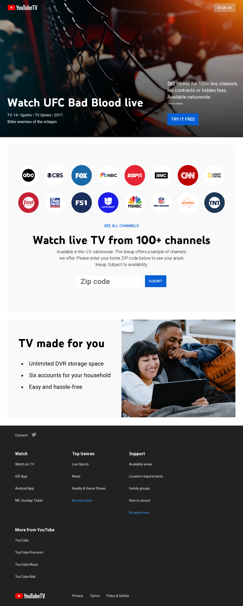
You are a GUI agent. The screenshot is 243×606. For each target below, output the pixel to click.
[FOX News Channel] (55, 202)
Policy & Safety (118, 596)
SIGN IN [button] (225, 8)
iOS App (21, 476)
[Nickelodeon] (188, 202)
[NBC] (108, 175)
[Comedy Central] (214, 175)
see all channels (121, 226)
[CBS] (55, 175)
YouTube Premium (29, 552)
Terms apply (175, 103)
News (76, 476)
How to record (139, 500)
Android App (24, 488)
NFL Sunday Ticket (29, 500)
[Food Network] (28, 202)
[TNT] (214, 202)
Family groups (139, 488)
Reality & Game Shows (89, 488)
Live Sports (80, 464)
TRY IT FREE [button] (183, 119)
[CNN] (188, 175)
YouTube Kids (25, 576)
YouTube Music (26, 564)
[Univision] (108, 202)
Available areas (140, 464)
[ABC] (28, 175)
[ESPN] (135, 175)
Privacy (77, 596)
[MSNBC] (135, 202)
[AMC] (161, 175)
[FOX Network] (81, 175)
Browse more (82, 500)
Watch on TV (24, 464)
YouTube (22, 540)
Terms (95, 596)
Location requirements (146, 476)
